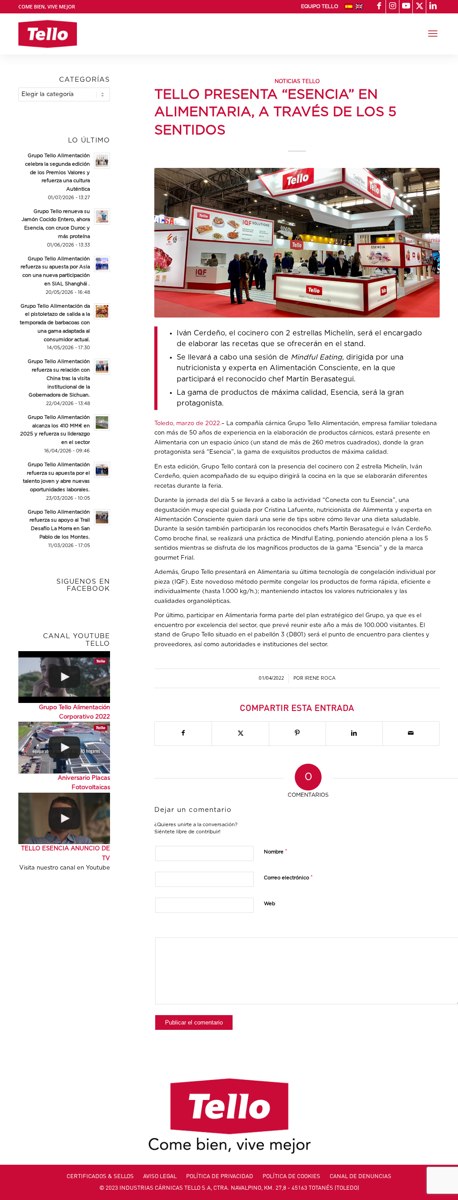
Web (269, 903)
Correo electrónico (288, 878)
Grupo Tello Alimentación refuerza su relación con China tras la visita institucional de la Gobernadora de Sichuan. (59, 378)
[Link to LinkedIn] (433, 6)
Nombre (276, 852)
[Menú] (433, 34)
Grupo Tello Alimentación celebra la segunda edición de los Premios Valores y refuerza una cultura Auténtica (57, 172)
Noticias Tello (297, 81)
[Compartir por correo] (411, 733)
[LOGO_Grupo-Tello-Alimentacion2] (47, 34)
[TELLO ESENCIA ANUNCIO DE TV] (64, 819)
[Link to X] (419, 6)
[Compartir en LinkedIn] (354, 733)
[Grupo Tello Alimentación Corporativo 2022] (64, 677)
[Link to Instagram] (392, 6)
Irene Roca (320, 678)
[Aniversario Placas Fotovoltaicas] (64, 748)
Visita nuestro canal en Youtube (64, 868)
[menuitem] (319, 6)
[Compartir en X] (240, 733)
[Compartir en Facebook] (183, 733)
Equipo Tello (319, 6)
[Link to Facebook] (379, 6)
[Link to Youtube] (405, 6)
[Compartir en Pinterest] (297, 733)
